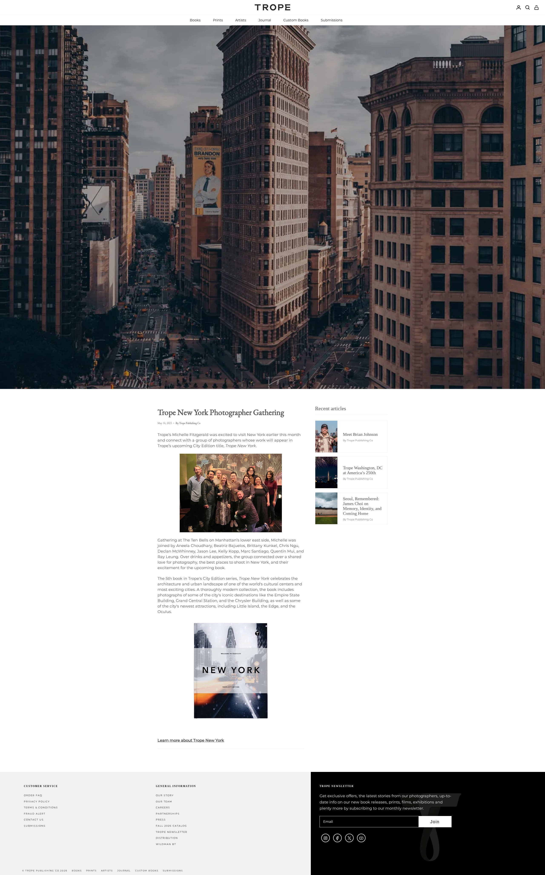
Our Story (165, 795)
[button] (195, 20)
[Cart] (536, 7)
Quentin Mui (282, 551)
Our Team (164, 801)
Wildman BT (166, 844)
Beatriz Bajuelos (229, 545)
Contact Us (34, 819)
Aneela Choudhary (194, 545)
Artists (107, 870)
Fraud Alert (34, 813)
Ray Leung (168, 556)
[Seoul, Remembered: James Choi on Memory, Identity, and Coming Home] (329, 508)
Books (77, 870)
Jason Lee (206, 551)
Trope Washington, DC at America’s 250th (362, 470)
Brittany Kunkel (262, 545)
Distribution (167, 838)
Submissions (35, 826)
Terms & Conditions (41, 807)
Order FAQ (33, 795)
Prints (91, 870)
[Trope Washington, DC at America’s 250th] (329, 472)
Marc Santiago (254, 551)
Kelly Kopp (228, 551)
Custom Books (146, 870)
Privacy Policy (37, 801)
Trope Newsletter (171, 832)
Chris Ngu (288, 545)
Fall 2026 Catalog (171, 826)
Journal (124, 870)
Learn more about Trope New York (191, 740)
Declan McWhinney (176, 551)
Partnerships (168, 813)
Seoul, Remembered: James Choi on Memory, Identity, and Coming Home (362, 506)
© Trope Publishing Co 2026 (44, 870)
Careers (163, 807)
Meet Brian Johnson (360, 434)
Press (161, 819)
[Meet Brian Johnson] (329, 436)
